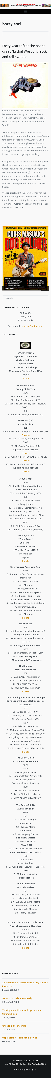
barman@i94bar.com (32, 326)
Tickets (25, 378)
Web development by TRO (25, 1069)
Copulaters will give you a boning (19, 1037)
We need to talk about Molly (17, 998)
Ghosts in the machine (14, 1025)
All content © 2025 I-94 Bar (25, 1061)
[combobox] (25, 298)
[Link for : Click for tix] (25, 258)
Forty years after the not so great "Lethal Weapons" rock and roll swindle (24, 51)
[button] (25, 11)
